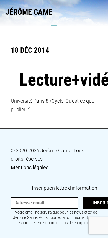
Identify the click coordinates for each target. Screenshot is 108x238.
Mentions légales (29, 167)
